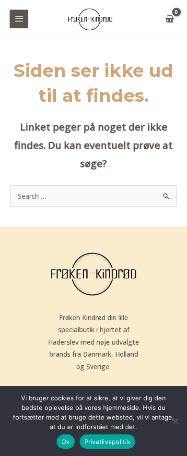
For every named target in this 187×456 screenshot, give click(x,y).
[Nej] (175, 421)
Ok (65, 441)
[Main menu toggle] (19, 19)
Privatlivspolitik (107, 441)
